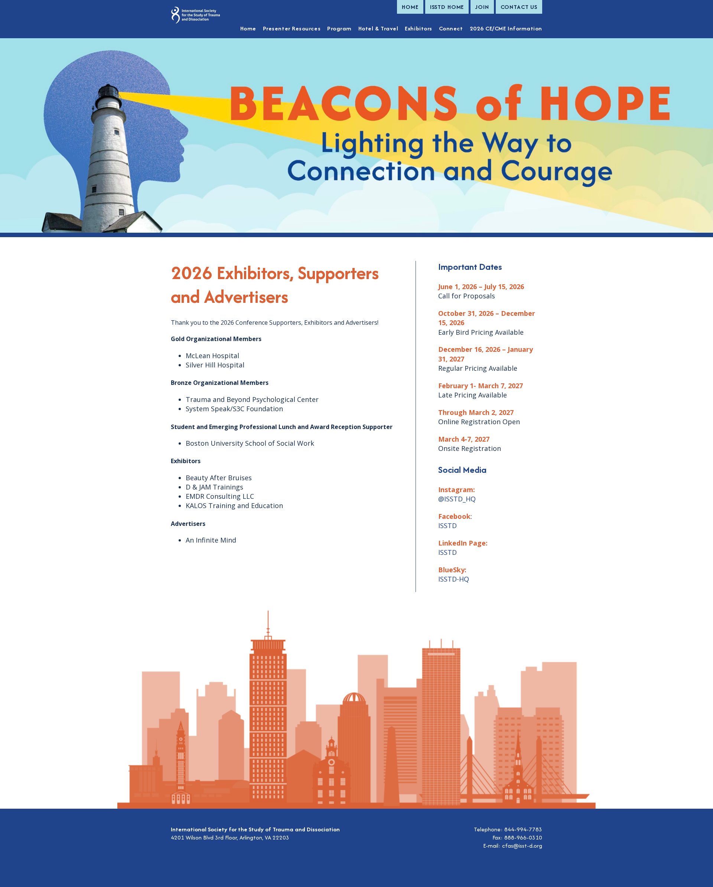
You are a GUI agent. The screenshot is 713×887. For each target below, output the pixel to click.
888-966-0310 (523, 837)
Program (339, 28)
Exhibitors (418, 28)
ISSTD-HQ (453, 579)
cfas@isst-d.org (522, 845)
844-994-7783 (523, 829)
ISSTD (447, 525)
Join (482, 7)
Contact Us (519, 7)
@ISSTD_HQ (457, 498)
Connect (451, 28)
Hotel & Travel (378, 28)
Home (410, 7)
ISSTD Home (447, 7)
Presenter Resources (291, 28)
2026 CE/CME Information (506, 28)
